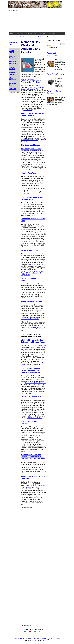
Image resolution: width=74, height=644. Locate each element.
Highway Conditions (20, 36)
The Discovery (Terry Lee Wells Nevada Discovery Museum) (31, 149)
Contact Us (23, 638)
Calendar (37, 36)
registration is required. (34, 418)
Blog (54, 36)
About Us (32, 638)
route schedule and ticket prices (33, 139)
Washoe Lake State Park (36, 264)
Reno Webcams (48, 36)
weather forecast (28, 329)
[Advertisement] (37, 21)
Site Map (57, 638)
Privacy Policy (40, 638)
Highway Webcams (30, 36)
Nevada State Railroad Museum (35, 383)
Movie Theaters (12, 36)
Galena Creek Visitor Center (30, 319)
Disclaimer (49, 638)
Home (17, 638)
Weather (42, 36)
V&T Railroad (27, 110)
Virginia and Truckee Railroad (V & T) (32, 88)
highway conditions (36, 327)
